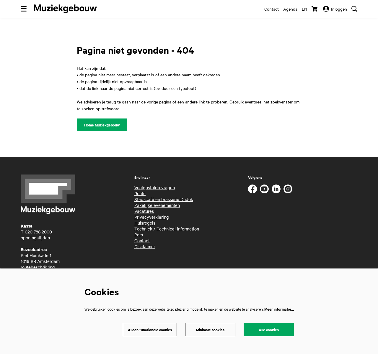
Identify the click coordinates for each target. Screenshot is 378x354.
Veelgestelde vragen (154, 187)
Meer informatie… (279, 309)
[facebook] (252, 189)
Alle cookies (269, 329)
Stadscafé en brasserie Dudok (163, 199)
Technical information (178, 229)
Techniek (143, 229)
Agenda (290, 9)
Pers (138, 235)
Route (140, 193)
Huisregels (144, 223)
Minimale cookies (210, 329)
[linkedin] (276, 189)
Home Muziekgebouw (102, 125)
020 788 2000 (38, 232)
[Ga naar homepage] (65, 8)
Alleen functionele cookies (150, 329)
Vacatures (144, 211)
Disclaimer (144, 246)
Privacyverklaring (151, 217)
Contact (271, 9)
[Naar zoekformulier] (354, 8)
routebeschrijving (38, 267)
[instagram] (288, 189)
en (304, 8)
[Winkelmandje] (315, 8)
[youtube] (264, 189)
